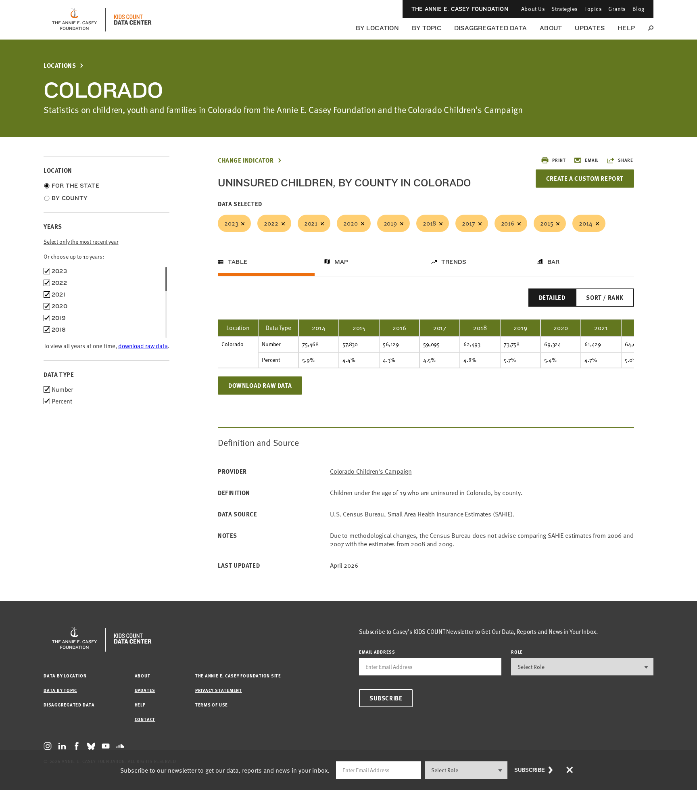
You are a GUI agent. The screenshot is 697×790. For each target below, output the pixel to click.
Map (341, 261)
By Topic (426, 28)
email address (377, 652)
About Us (533, 8)
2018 (429, 223)
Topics (593, 8)
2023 (231, 223)
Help (626, 28)
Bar (553, 261)
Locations (60, 65)
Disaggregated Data (490, 28)
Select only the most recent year (81, 241)
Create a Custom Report (585, 178)
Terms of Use (211, 705)
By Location (377, 28)
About (551, 28)
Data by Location (65, 676)
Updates (590, 28)
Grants (617, 8)
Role (517, 652)
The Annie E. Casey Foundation (459, 9)
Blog (638, 8)
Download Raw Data (260, 385)
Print (559, 160)
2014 (585, 223)
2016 (507, 223)
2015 (546, 223)
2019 (390, 223)
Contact (145, 719)
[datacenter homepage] (133, 19)
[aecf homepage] (74, 20)
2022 (271, 223)
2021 (310, 223)
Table (237, 261)
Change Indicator (246, 160)
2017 (468, 223)
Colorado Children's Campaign (371, 471)
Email (592, 160)
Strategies (564, 8)
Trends (453, 261)
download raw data (143, 345)
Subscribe (385, 698)
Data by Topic (60, 690)
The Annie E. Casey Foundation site (238, 676)
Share (625, 160)
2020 (350, 223)
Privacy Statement (218, 690)
